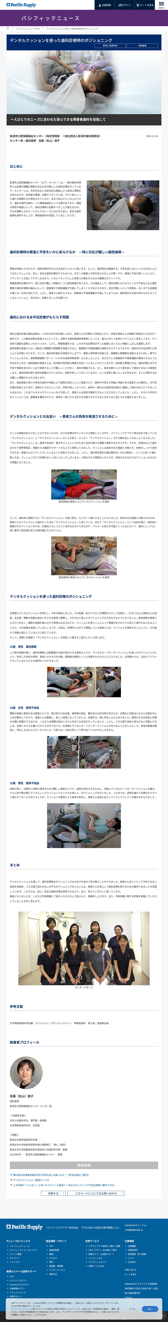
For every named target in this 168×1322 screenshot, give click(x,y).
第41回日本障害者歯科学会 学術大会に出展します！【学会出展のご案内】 (51, 1174)
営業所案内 (133, 1250)
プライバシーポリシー (21, 1309)
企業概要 (132, 1246)
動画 (51, 1254)
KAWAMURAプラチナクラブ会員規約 (141, 1283)
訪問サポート (16, 1296)
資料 (51, 1262)
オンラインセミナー (19, 1280)
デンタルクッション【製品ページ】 (31, 1180)
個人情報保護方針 (132, 1293)
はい (150, 1309)
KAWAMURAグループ (134, 1225)
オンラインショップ (97, 1262)
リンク (131, 1258)
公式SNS (132, 1262)
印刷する (53, 1193)
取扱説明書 (54, 1250)
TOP (12, 1276)
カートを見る (130, 1274)
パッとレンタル (95, 1258)
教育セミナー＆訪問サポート (101, 1254)
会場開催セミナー (18, 1288)
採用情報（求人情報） (138, 1254)
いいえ (132, 1309)
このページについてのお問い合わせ (96, 1193)
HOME (8, 28)
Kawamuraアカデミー (20, 1284)
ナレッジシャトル (18, 1292)
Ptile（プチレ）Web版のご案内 (103, 1250)
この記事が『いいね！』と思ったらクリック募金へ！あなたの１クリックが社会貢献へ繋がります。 (64, 1185)
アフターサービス (57, 1270)
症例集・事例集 (56, 1266)
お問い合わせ (130, 1269)
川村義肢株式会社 (132, 1229)
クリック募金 (16, 1254)
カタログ (53, 1258)
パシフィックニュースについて (23, 1250)
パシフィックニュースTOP (28, 29)
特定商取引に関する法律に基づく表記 (141, 1288)
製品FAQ (53, 1274)
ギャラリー (15, 1258)
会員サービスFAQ (96, 1266)
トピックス (15, 1262)
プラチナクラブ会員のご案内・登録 (104, 1246)
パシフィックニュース (20, 1246)
